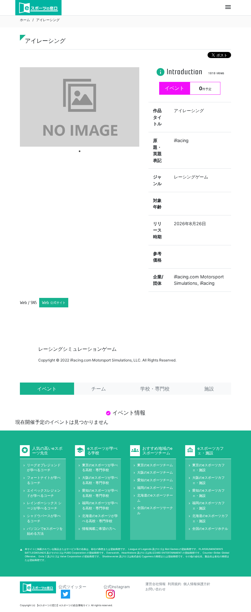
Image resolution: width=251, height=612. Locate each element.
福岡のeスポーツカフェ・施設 (208, 505)
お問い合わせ (155, 589)
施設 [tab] (209, 389)
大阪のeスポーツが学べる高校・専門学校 (100, 480)
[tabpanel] (79, 107)
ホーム (25, 20)
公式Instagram (116, 587)
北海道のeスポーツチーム (155, 498)
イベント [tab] (47, 389)
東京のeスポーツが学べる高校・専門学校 (100, 467)
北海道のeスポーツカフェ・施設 (210, 518)
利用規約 (174, 584)
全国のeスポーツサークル (155, 510)
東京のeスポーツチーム (155, 465)
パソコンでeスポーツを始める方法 (45, 531)
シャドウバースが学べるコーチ (44, 518)
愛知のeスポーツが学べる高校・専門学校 (100, 493)
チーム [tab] (98, 389)
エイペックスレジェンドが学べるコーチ (44, 493)
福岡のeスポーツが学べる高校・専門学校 (100, 505)
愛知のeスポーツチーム (155, 480)
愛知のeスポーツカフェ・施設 (208, 493)
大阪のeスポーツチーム (155, 472)
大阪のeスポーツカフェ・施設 (208, 480)
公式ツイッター (72, 587)
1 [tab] (80, 151)
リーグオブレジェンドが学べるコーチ (44, 467)
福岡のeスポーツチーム (155, 488)
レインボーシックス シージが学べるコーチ (44, 505)
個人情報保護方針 (196, 584)
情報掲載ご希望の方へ (99, 528)
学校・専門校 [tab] (155, 389)
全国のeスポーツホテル (210, 528)
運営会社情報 (155, 584)
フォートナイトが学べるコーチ (44, 480)
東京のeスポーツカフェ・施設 (208, 467)
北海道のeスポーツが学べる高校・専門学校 (100, 518)
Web (54, 302)
